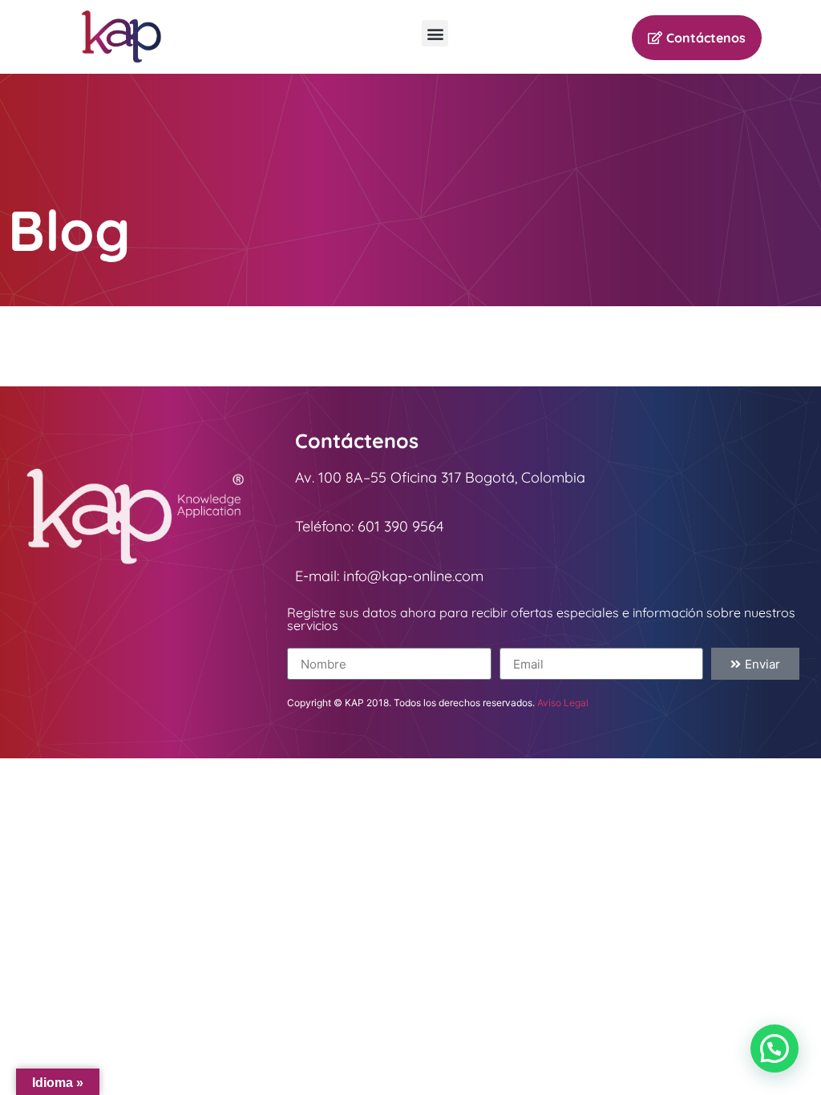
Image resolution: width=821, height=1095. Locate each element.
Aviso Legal (562, 703)
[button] (435, 33)
